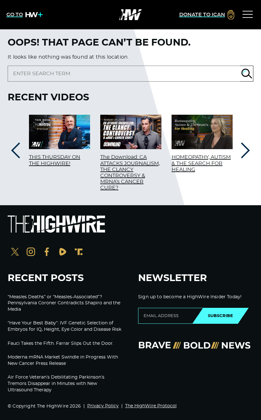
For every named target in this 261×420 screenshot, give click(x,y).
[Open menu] (248, 15)
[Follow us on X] (15, 252)
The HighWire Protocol (151, 406)
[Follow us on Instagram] (31, 252)
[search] (124, 74)
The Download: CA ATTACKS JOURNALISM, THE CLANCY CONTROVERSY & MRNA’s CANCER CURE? (130, 172)
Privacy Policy (103, 406)
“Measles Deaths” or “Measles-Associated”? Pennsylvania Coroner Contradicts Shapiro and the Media (64, 303)
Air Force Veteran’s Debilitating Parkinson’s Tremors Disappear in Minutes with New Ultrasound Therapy (56, 383)
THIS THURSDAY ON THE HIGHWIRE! (54, 160)
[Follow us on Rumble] (62, 252)
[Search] (246, 74)
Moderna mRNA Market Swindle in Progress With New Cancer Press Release (63, 360)
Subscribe (220, 316)
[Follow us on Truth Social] (78, 252)
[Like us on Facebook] (46, 252)
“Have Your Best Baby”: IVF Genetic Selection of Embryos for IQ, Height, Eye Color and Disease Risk (64, 326)
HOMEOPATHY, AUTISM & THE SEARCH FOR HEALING (201, 163)
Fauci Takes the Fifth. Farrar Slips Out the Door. (61, 343)
